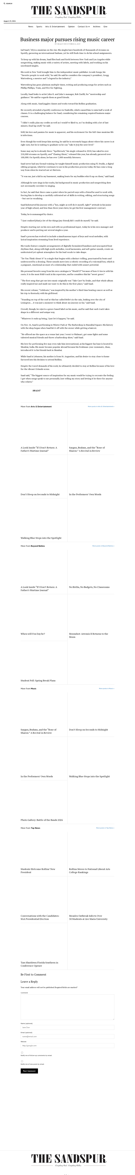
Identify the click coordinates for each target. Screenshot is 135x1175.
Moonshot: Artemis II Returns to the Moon (88, 635)
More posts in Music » (106, 688)
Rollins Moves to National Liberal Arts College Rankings (89, 870)
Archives (96, 26)
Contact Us (83, 26)
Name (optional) (27, 1023)
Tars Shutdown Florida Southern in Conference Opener (39, 964)
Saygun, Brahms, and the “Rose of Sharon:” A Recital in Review (87, 449)
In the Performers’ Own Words (85, 494)
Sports (39, 26)
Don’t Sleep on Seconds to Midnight (40, 494)
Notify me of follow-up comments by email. (36, 1055)
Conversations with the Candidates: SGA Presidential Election (40, 917)
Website (23, 1042)
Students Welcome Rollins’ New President (38, 870)
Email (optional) (26, 1032)
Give (105, 26)
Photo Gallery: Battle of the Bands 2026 (42, 819)
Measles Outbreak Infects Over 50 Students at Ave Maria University (88, 917)
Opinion (71, 26)
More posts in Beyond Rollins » (103, 546)
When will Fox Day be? (33, 633)
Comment (24, 993)
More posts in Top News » (105, 828)
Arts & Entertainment (55, 26)
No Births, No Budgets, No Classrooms (89, 587)
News (30, 26)
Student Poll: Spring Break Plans (38, 680)
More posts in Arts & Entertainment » (101, 406)
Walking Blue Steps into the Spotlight (41, 537)
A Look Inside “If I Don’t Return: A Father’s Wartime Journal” (39, 449)
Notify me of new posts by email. (32, 1064)
